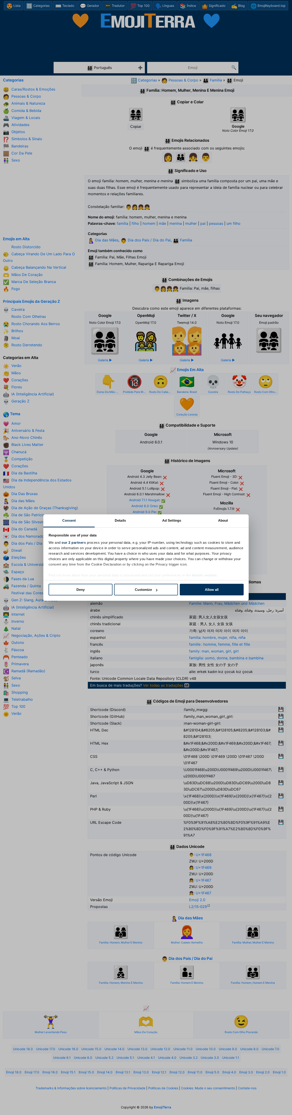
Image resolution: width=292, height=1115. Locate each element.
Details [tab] (120, 520)
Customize (143, 590)
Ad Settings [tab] (171, 520)
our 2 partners (74, 542)
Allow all (212, 590)
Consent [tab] (69, 520)
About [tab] (223, 520)
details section (204, 575)
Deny (80, 590)
